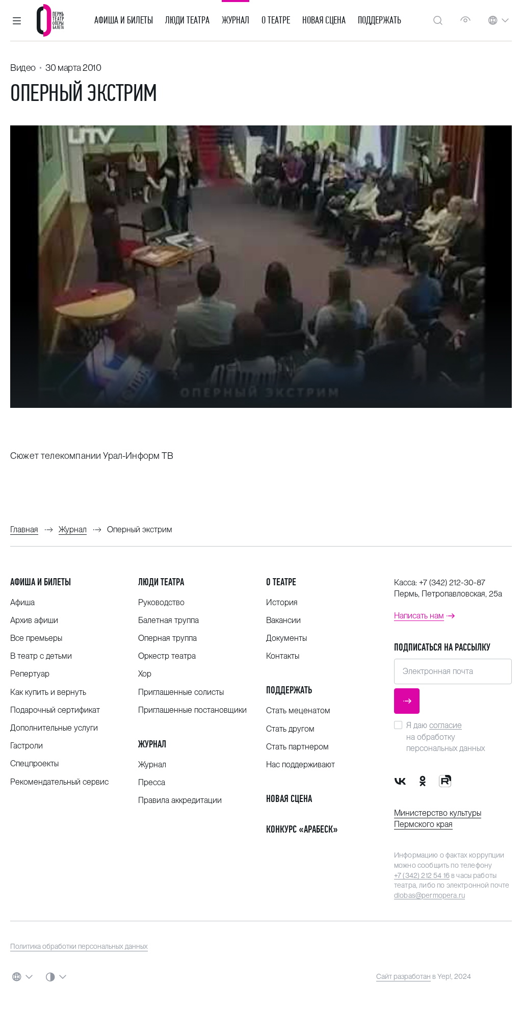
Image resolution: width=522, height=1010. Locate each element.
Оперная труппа (167, 638)
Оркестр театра (167, 656)
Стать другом (290, 729)
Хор (144, 674)
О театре (276, 20)
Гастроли (26, 745)
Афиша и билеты (123, 20)
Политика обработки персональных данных (79, 946)
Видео (23, 67)
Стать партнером (297, 747)
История (282, 602)
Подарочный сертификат (55, 710)
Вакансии (283, 620)
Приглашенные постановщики (192, 710)
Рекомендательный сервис (59, 782)
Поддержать (379, 20)
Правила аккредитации (180, 800)
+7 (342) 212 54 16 (422, 875)
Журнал (235, 20)
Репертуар (29, 674)
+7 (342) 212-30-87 (452, 582)
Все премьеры (36, 638)
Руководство (161, 602)
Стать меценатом (298, 710)
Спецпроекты (34, 763)
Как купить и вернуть (48, 692)
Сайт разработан (403, 976)
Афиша (22, 602)
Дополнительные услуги (54, 728)
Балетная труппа (168, 620)
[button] (17, 20)
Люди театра (187, 20)
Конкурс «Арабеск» (302, 829)
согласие (445, 725)
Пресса (151, 782)
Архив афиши (34, 620)
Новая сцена (324, 20)
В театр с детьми (41, 656)
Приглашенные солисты (181, 692)
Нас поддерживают (300, 764)
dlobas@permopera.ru (429, 895)
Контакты (282, 656)
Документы (286, 638)
